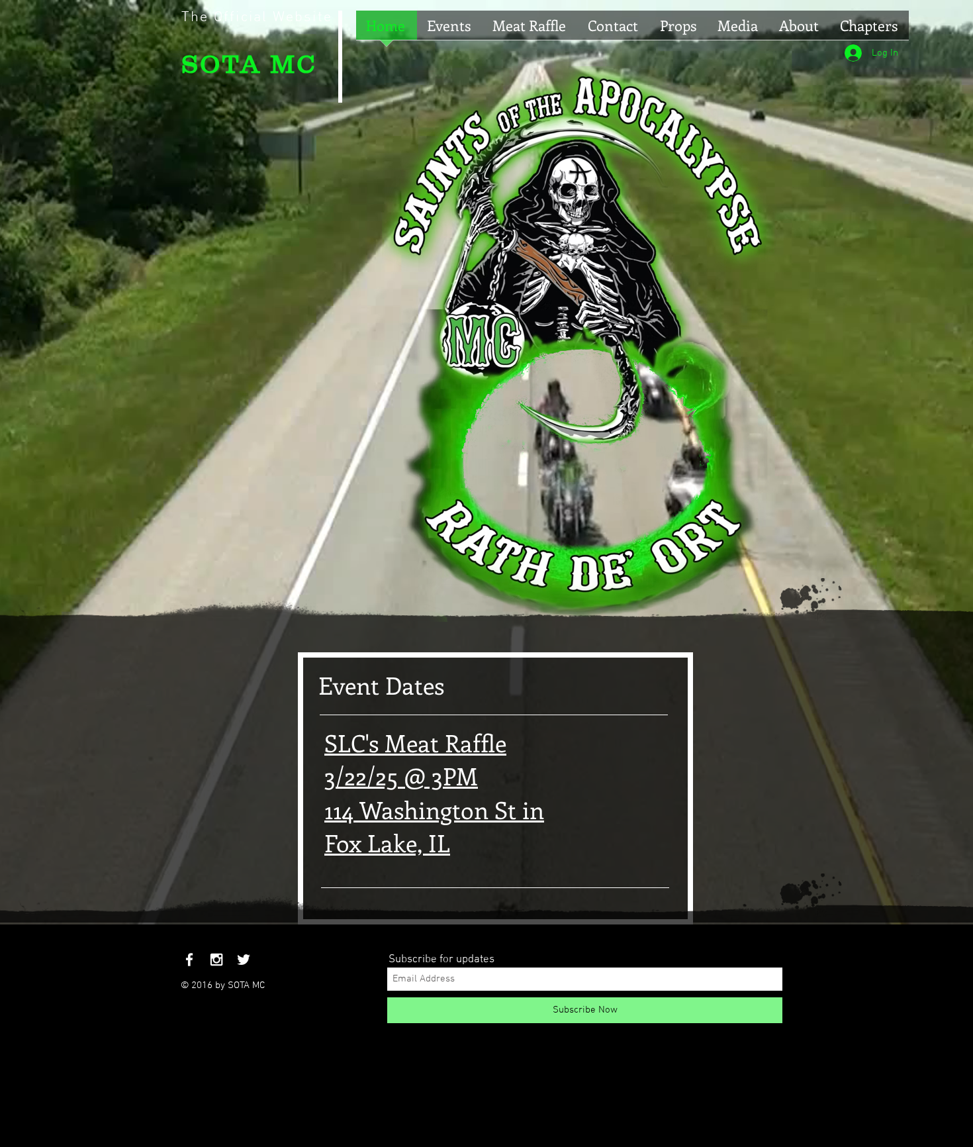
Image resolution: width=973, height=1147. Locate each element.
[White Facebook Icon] (189, 959)
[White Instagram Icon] (216, 959)
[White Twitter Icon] (243, 959)
